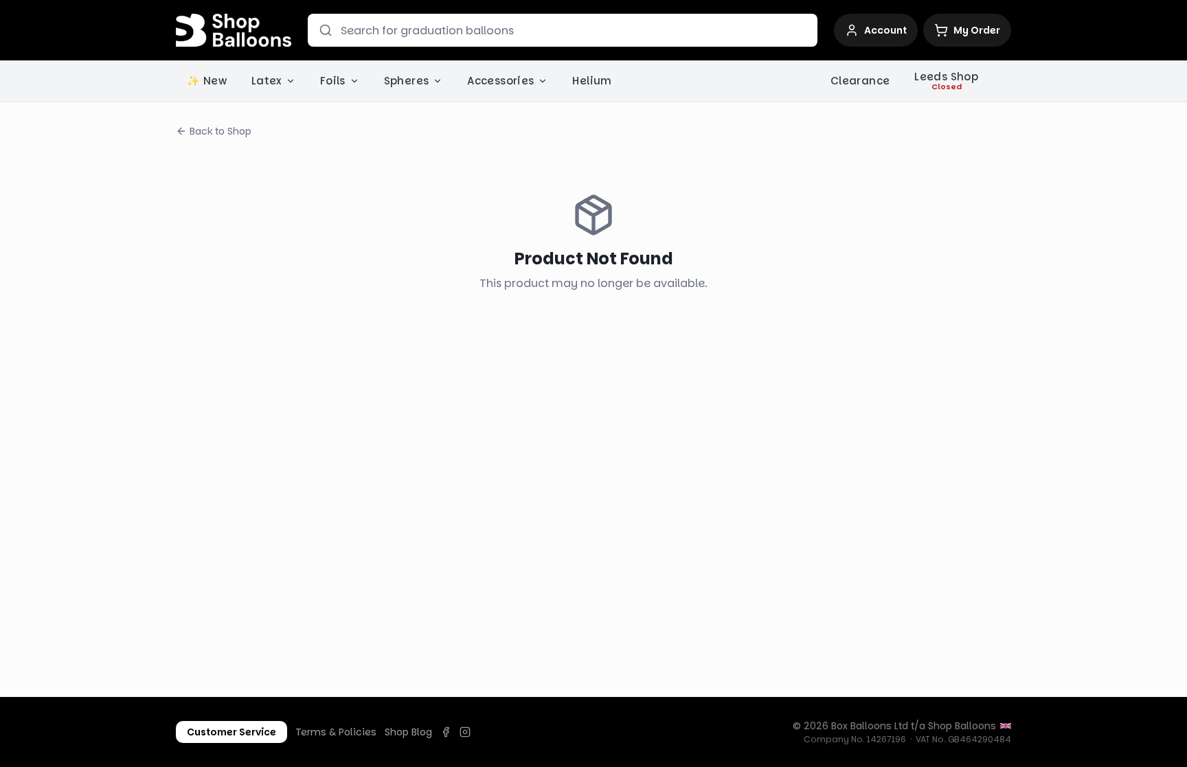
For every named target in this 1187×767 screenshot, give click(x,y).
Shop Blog (408, 732)
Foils (333, 80)
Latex (266, 80)
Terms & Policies (335, 732)
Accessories (500, 80)
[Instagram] (465, 731)
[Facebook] (445, 731)
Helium (591, 80)
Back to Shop (220, 131)
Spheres (406, 80)
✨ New (207, 80)
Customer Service (231, 732)
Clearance (860, 80)
